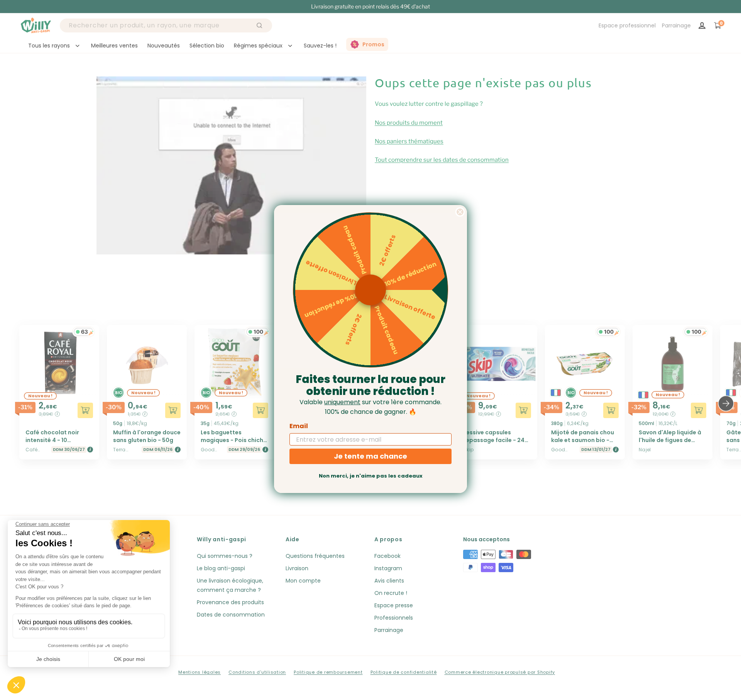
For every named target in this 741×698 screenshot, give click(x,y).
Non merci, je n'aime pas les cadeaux (371, 475)
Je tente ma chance (370, 456)
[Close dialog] (460, 212)
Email (298, 426)
